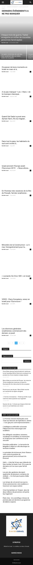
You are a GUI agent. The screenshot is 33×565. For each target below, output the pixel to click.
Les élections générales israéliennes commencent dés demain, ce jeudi (14, 331)
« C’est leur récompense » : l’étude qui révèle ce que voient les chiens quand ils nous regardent (17, 397)
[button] (3, 2)
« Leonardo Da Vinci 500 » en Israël (16, 276)
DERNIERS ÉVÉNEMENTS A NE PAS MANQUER (17, 7)
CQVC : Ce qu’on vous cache (10, 415)
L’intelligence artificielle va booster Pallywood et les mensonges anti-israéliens (15, 428)
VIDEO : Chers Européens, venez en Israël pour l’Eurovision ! (16, 300)
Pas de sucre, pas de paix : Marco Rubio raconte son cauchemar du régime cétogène (16, 390)
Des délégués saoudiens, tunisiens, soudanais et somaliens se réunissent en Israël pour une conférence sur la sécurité (16, 437)
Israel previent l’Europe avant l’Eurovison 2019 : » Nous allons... (16, 167)
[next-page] (23, 343)
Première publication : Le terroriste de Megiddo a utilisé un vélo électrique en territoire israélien (16, 446)
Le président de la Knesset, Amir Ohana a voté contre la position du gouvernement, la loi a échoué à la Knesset (17, 455)
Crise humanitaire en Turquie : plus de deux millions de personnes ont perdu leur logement (16, 492)
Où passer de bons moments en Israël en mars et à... (14, 68)
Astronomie (16, 560)
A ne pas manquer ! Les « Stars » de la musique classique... (16, 93)
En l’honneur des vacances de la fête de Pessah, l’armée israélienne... (16, 192)
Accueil (3, 7)
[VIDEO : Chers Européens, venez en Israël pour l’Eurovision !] (16, 289)
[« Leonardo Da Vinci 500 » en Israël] (16, 263)
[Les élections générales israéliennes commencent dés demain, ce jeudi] (16, 317)
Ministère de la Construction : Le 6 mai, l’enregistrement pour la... (16, 246)
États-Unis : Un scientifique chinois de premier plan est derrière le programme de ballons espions (16, 500)
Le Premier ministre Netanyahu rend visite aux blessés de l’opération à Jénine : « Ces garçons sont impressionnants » (17, 420)
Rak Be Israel (4, 42)
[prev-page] (8, 343)
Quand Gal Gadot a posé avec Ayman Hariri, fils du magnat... (14, 117)
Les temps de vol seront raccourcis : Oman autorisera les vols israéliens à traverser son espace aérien (15, 484)
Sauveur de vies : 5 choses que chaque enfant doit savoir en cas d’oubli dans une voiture (17, 405)
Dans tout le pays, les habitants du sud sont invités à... (15, 142)
